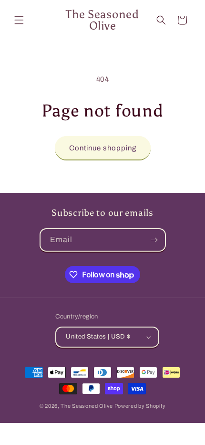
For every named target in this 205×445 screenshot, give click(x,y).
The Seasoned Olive (87, 406)
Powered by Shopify (140, 406)
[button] (19, 20)
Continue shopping (102, 148)
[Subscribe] (154, 240)
